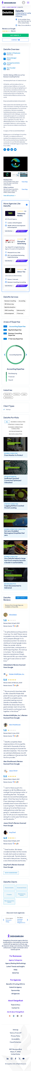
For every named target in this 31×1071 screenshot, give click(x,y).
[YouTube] (23, 1058)
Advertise (15, 973)
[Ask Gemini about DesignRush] (14, 1016)
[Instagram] (11, 1058)
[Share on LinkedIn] (11, 149)
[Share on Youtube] (15, 149)
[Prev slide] (4, 354)
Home (3, 7)
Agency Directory (11, 7)
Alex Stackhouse (15, 725)
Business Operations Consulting (15, 428)
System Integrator (15, 431)
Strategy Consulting (15, 424)
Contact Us (15, 1008)
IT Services (20, 313)
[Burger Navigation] (28, 2)
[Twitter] (19, 1058)
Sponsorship (15, 990)
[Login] (23, 2)
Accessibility (15, 1039)
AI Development (9, 313)
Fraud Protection (15, 1042)
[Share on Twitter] (8, 149)
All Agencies (15, 994)
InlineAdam (13, 615)
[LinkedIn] (7, 1058)
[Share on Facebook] (4, 149)
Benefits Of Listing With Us (15, 984)
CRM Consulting (9, 310)
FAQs (15, 970)
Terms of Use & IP (15, 1033)
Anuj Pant (12, 832)
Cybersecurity (21, 310)
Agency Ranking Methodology (15, 963)
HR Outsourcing (9, 304)
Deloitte (20, 11)
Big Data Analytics (10, 307)
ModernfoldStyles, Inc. (16, 674)
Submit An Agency (15, 987)
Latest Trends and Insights (15, 966)
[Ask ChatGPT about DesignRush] (17, 1016)
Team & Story (15, 1005)
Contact (14, 40)
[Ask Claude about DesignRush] (9, 1016)
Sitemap (15, 1030)
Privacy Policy (15, 1036)
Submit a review (21, 597)
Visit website (14, 35)
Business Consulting (10, 301)
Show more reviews (11, 873)
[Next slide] (26, 354)
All (7, 422)
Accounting (22, 301)
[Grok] (21, 1016)
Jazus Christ (13, 771)
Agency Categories (15, 960)
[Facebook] (15, 1058)
